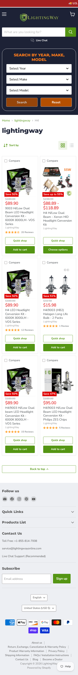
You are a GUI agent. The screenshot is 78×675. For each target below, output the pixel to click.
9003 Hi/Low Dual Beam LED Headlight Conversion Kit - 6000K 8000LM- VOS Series (20, 216)
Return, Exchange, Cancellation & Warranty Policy (37, 647)
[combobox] (39, 68)
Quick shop (20, 241)
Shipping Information (17, 655)
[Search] (70, 32)
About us (37, 643)
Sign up (61, 578)
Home (6, 120)
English (37, 597)
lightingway (22, 120)
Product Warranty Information (26, 651)
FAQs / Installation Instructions (51, 655)
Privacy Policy (56, 651)
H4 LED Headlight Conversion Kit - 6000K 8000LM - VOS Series (17, 316)
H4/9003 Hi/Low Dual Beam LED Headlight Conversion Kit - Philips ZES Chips (57, 414)
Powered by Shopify (39, 668)
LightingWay (12, 227)
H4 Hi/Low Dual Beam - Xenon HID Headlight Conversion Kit (57, 219)
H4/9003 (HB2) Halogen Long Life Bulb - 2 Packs (55, 314)
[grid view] (62, 145)
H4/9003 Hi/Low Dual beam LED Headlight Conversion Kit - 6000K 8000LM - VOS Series (19, 416)
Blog (35, 659)
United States (37, 608)
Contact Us (21, 659)
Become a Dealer (53, 659)
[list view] (71, 145)
